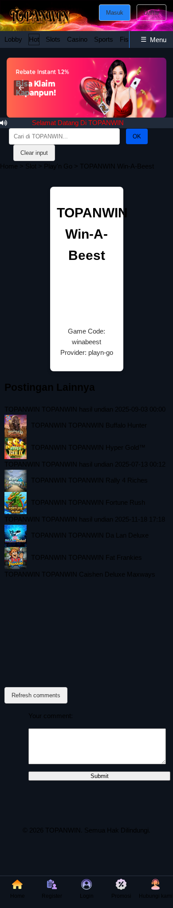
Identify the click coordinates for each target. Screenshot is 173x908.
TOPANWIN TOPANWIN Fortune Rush (88, 502)
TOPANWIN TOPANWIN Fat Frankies (86, 557)
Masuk (114, 12)
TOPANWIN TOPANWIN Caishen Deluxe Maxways (79, 574)
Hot (34, 39)
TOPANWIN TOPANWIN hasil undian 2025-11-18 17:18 (84, 519)
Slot (30, 166)
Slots (53, 39)
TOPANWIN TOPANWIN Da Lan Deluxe (90, 535)
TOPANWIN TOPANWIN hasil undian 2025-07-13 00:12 (84, 464)
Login (87, 896)
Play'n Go (58, 166)
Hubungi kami (156, 896)
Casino (77, 39)
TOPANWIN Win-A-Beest (92, 234)
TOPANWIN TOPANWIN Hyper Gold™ (88, 447)
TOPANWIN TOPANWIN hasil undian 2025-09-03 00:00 (84, 409)
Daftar (151, 12)
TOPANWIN (63, 830)
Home (9, 166)
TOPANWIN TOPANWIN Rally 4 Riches (89, 480)
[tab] (13, 39)
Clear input (34, 152)
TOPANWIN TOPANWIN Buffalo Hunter (89, 425)
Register (52, 896)
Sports (103, 39)
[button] (21, 87)
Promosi (121, 896)
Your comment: (50, 715)
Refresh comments (36, 695)
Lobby (13, 39)
